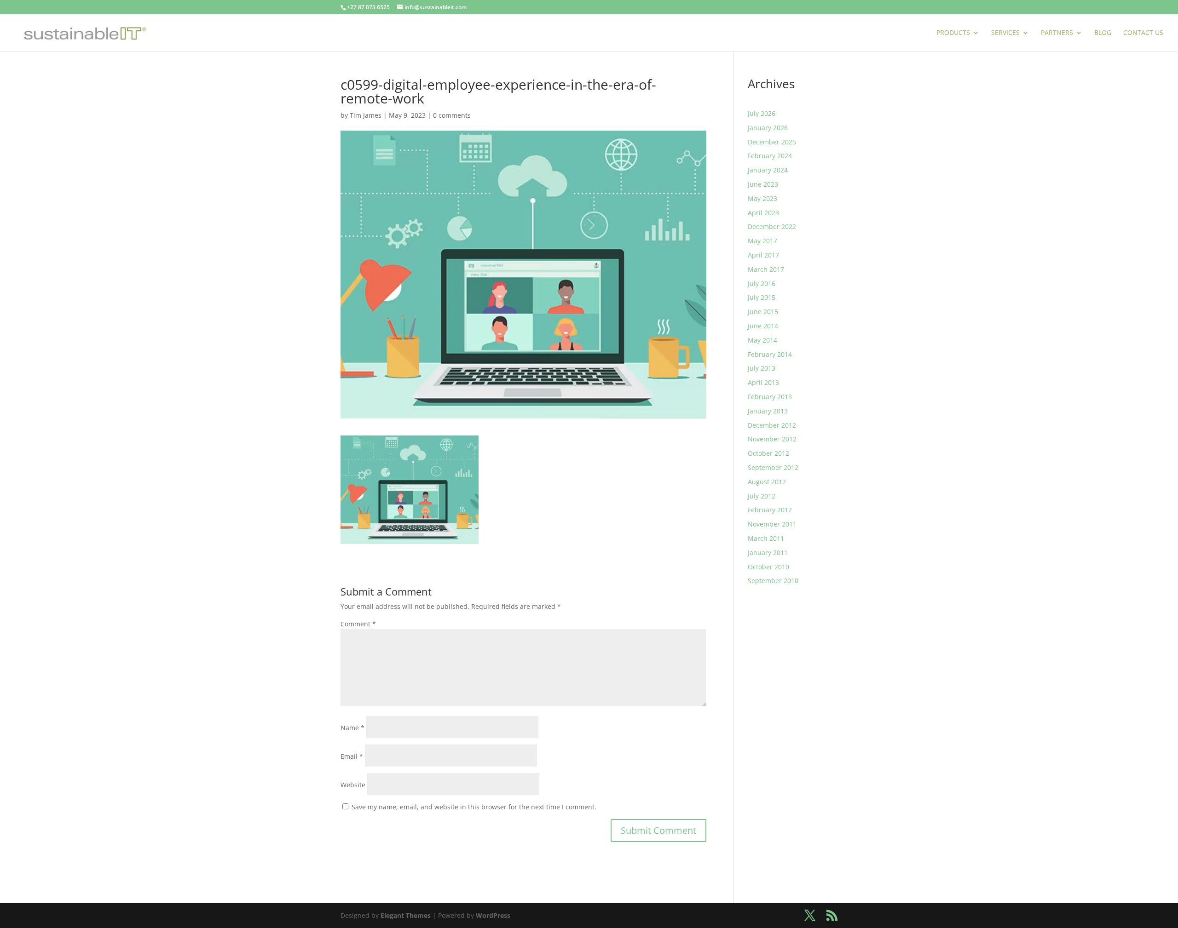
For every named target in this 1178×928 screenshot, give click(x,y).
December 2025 (772, 141)
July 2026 (761, 113)
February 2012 (770, 509)
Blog (1102, 33)
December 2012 (772, 425)
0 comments (452, 115)
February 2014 (770, 354)
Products (953, 33)
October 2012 (768, 453)
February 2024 (770, 155)
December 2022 (772, 226)
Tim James (365, 115)
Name (352, 727)
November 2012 (772, 439)
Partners (1057, 33)
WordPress (493, 915)
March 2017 (766, 269)
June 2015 (763, 311)
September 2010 (773, 580)
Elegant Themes (406, 915)
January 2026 (768, 127)
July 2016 (761, 283)
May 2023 (762, 198)
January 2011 (768, 552)
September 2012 (773, 467)
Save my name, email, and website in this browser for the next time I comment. (474, 806)
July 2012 (761, 496)
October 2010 (768, 566)
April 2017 (763, 255)
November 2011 (772, 524)
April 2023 (763, 212)
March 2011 (766, 538)
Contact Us (1143, 33)
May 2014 (762, 340)
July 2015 (761, 297)
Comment (358, 623)
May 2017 (762, 240)
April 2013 (763, 382)
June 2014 (763, 325)
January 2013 (768, 411)
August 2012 (767, 481)
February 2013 (770, 396)
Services (1005, 33)
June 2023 (763, 184)
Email (352, 756)
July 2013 (761, 368)
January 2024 (768, 170)
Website (353, 784)
